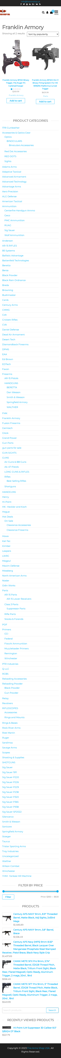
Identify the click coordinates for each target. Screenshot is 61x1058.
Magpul (6, 560)
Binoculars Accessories (21, 145)
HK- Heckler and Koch (14, 506)
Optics (8, 136)
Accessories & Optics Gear (16, 132)
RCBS (5, 673)
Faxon (5, 369)
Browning (7, 290)
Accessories (10, 712)
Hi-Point (6, 501)
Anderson (7, 240)
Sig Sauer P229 (10, 787)
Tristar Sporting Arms (14, 846)
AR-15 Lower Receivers (19, 598)
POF (4, 624)
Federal (8, 638)
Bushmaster (9, 295)
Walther (6, 861)
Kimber (6, 546)
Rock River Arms (11, 727)
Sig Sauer (9, 230)
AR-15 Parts (10, 594)
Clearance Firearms (17, 530)
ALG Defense (9, 196)
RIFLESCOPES (10, 708)
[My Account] (47, 12)
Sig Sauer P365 (10, 801)
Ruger (5, 737)
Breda (5, 285)
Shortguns (10, 486)
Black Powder (9, 275)
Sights (7, 161)
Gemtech (7, 428)
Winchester (10, 658)
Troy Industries (10, 851)
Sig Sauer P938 (10, 806)
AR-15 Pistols (11, 378)
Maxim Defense (10, 565)
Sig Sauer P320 (10, 797)
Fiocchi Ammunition (15, 643)
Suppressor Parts (16, 608)
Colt (4, 314)
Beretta (6, 265)
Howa (5, 536)
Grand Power (9, 438)
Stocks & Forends (13, 619)
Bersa (5, 270)
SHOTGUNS (8, 762)
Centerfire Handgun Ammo (19, 210)
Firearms (7, 374)
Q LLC (5, 668)
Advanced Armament (14, 176)
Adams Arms (9, 166)
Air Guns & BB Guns (15, 461)
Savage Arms (9, 747)
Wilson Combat (10, 866)
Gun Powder (11, 692)
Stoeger (6, 836)
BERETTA (12, 387)
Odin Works (8, 585)
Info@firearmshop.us (30, 1)
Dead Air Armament (13, 334)
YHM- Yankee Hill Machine (16, 876)
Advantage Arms (11, 186)
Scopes (6, 752)
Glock (5, 433)
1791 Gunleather (11, 127)
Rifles (7, 476)
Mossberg (7, 570)
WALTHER (12, 407)
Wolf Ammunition (14, 235)
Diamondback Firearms (15, 344)
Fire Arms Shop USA (38, 1048)
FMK (4, 413)
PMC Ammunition (14, 220)
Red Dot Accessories (15, 151)
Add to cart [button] (16, 100)
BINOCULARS (14, 141)
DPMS (5, 349)
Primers (6, 629)
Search (52, 1010)
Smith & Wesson (16, 397)
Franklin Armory (16, 95)
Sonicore (7, 826)
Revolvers (7, 703)
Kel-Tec (6, 541)
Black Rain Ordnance (14, 280)
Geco (7, 215)
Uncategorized (10, 856)
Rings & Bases (9, 722)
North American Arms (14, 575)
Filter (8, 896)
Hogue (6, 511)
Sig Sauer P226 (10, 782)
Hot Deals (7, 516)
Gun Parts (7, 442)
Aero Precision (10, 191)
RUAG (7, 225)
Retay (5, 698)
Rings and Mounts (14, 717)
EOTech (6, 364)
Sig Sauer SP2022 (12, 811)
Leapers (6, 551)
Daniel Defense (10, 329)
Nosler (5, 580)
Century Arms (10, 304)
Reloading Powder (12, 683)
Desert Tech (8, 339)
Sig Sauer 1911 (9, 772)
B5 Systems (8, 250)
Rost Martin (8, 732)
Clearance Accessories (19, 525)
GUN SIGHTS (9, 452)
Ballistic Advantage (12, 255)
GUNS (5, 457)
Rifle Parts (10, 614)
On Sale (8, 520)
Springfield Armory (17, 402)
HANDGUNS (11, 383)
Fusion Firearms (11, 423)
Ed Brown (7, 359)
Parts (45, 96)
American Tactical (12, 201)
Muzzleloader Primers (16, 648)
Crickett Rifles (9, 319)
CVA (4, 324)
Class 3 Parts (11, 604)
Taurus (6, 841)
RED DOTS (10, 156)
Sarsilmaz (7, 742)
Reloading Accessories (14, 678)
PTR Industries (10, 663)
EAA (4, 354)
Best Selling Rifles (16, 480)
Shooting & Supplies (13, 757)
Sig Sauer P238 (10, 792)
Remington (10, 653)
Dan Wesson (13, 392)
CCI (6, 633)
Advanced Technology (14, 181)
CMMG (6, 309)
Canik (5, 300)
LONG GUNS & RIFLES (16, 471)
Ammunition (9, 206)
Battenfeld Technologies (15, 260)
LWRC (5, 555)
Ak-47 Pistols (11, 466)
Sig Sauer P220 (10, 777)
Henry (5, 496)
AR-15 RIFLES (9, 245)
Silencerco (7, 816)
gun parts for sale (11, 447)
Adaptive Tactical (11, 171)
